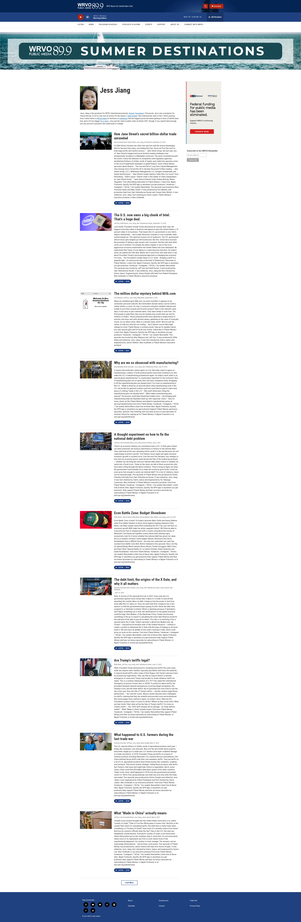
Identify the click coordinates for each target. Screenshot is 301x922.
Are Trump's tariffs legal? (132, 660)
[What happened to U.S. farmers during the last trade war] (96, 741)
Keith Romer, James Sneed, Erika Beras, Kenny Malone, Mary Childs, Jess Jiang (140, 517)
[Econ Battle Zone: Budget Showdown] (96, 520)
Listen (81, 24)
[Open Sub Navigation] (85, 24)
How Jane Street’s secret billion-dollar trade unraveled (145, 136)
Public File (193, 901)
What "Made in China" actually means (140, 813)
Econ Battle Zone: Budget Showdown (140, 513)
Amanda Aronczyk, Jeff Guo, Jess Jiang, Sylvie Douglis (131, 743)
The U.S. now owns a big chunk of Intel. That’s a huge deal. (142, 217)
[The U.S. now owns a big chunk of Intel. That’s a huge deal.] (96, 222)
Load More (129, 883)
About (130, 901)
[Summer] (150, 51)
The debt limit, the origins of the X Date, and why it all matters (145, 581)
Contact (162, 906)
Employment (163, 901)
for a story (104, 121)
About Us (174, 24)
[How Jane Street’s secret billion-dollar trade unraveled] (96, 141)
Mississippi (102, 118)
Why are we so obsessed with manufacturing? (146, 363)
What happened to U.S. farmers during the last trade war (143, 737)
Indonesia (123, 118)
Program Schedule (108, 24)
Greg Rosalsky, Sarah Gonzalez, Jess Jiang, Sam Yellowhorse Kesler (136, 367)
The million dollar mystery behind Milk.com (145, 293)
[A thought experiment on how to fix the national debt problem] (96, 441)
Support (161, 24)
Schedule (131, 906)
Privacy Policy (195, 906)
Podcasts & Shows (131, 24)
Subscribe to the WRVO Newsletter (202, 151)
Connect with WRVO (193, 24)
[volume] (88, 17)
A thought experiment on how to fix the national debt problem (141, 436)
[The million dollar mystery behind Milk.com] (96, 300)
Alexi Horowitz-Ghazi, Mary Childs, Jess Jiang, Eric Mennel (133, 142)
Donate (217, 6)
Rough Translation (136, 113)
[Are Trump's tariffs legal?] (96, 667)
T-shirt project (131, 116)
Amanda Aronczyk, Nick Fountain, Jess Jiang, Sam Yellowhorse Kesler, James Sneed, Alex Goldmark (143, 589)
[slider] (91, 17)
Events (148, 24)
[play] (80, 17)
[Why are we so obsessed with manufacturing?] (96, 369)
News (91, 24)
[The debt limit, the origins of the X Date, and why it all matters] (96, 586)
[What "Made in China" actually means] (96, 820)
